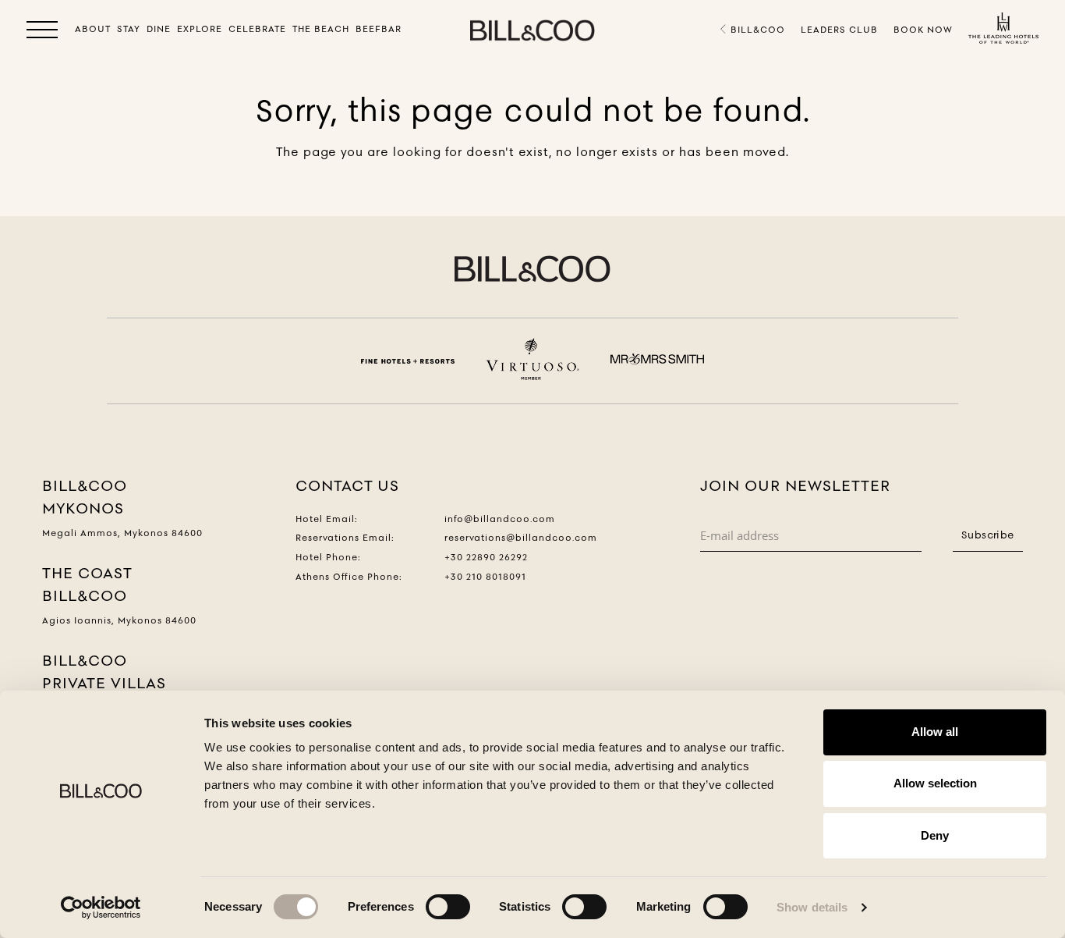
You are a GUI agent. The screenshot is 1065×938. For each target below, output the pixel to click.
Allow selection (935, 783)
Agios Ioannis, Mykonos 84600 (119, 620)
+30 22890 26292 (486, 557)
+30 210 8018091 (485, 576)
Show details (812, 907)
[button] (42, 32)
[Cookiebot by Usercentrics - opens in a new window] (101, 907)
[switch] (448, 906)
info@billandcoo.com (499, 519)
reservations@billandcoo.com (520, 537)
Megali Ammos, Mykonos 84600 (122, 533)
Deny (935, 835)
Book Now (923, 29)
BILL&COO (756, 29)
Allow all (934, 731)
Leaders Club (839, 29)
